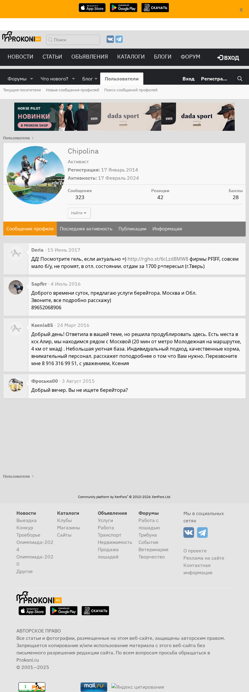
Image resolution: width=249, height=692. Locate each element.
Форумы (17, 79)
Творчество (151, 557)
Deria (37, 250)
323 (79, 197)
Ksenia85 (42, 325)
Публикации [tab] (132, 229)
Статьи (52, 56)
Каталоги (131, 56)
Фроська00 (44, 381)
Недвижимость (115, 542)
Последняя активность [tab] (86, 229)
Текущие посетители (22, 90)
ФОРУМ (190, 56)
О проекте (195, 551)
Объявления (89, 56)
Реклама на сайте (203, 558)
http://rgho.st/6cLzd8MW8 (158, 259)
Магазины (68, 527)
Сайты (64, 535)
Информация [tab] (167, 229)
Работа (106, 527)
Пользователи (122, 79)
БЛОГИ (163, 56)
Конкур (24, 527)
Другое (24, 571)
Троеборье (28, 535)
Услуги (105, 520)
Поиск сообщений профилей (131, 90)
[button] (31, 79)
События (148, 542)
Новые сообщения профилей (72, 90)
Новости (20, 56)
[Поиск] (240, 79)
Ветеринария (153, 549)
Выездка (26, 520)
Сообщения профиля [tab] (30, 229)
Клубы (64, 520)
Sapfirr (39, 284)
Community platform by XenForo (124, 497)
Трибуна (147, 535)
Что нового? (54, 79)
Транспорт (109, 535)
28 (236, 197)
